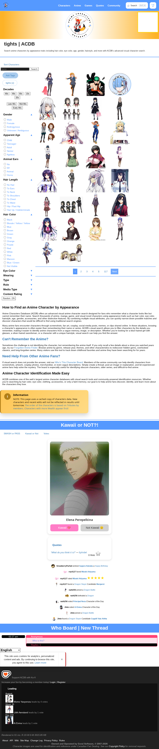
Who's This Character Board (69, 362)
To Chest (11, 199)
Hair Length (18, 179)
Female (10, 123)
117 (106, 271)
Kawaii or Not (31, 433)
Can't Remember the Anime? (25, 339)
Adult (9, 147)
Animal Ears (18, 159)
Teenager (11, 144)
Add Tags (10, 75)
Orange (10, 241)
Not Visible (11, 266)
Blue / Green (12, 262)
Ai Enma (17, 723)
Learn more (40, 662)
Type (18, 280)
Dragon (90, 596)
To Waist (10, 203)
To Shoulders (13, 195)
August (8, 693)
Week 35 (9, 704)
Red (8, 248)
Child (9, 140)
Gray (9, 237)
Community (114, 5)
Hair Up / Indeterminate (18, 210)
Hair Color (18, 214)
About (5, 740)
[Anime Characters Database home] (5, 5)
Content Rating (18, 294)
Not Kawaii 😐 (94, 527)
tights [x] (10, 83)
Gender (18, 114)
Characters (64, 5)
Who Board (64, 628)
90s (13, 94)
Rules (62, 740)
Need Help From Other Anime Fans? (31, 356)
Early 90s (17, 108)
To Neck (10, 192)
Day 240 (9, 715)
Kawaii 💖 (64, 527)
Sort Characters (11, 64)
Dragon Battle (89, 590)
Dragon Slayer (80, 584)
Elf (7, 168)
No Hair (10, 185)
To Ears (10, 188)
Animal (10, 171)
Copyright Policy (117, 746)
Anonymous (37, 636)
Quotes (100, 5)
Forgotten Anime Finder (25, 347)
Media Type (18, 289)
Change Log (36, 740)
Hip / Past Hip (13, 206)
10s (27, 94)
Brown (9, 230)
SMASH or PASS (12, 433)
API (11, 740)
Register (61, 682)
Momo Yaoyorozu (22, 701)
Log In (153, 5)
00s (20, 94)
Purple (9, 244)
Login (52, 682)
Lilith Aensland (20, 712)
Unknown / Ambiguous (17, 130)
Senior (9, 151)
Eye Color (18, 270)
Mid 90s (23, 104)
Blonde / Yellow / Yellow (18, 223)
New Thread (94, 628)
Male (9, 119)
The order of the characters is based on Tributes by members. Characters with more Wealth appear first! (46, 407)
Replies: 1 (36, 645)
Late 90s (12, 104)
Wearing (18, 275)
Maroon (10, 259)
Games (88, 5)
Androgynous (13, 127)
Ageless (10, 154)
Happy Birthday (101, 566)
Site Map (24, 740)
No (8, 164)
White (9, 252)
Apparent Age (18, 135)
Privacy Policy (51, 740)
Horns (9, 175)
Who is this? (38, 640)
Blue (8, 227)
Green (9, 234)
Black (9, 219)
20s (17, 97)
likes (92, 555)
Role (18, 284)
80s (6, 94)
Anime (77, 5)
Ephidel (83, 552)
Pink (8, 255)
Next (114, 271)
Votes (46, 433)
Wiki (17, 740)
